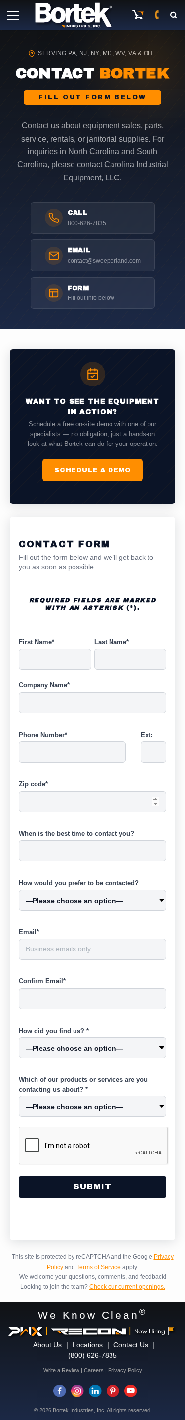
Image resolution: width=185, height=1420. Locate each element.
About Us (47, 1345)
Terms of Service (98, 1267)
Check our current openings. (127, 1286)
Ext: (146, 735)
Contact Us (130, 1345)
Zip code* (33, 784)
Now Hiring (149, 1331)
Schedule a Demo (92, 469)
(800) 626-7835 (92, 1355)
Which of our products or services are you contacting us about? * (83, 1084)
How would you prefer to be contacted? (79, 883)
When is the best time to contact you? (76, 833)
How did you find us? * (54, 1031)
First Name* (36, 642)
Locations (88, 1345)
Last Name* (111, 642)
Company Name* (44, 685)
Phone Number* (43, 735)
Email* (29, 932)
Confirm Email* (42, 981)
